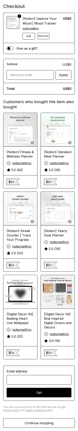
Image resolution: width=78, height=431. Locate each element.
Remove (43, 35)
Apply (63, 75)
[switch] (10, 48)
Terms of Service (35, 410)
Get (39, 393)
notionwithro (31, 28)
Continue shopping (39, 423)
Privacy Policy (11, 410)
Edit (29, 36)
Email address (17, 371)
